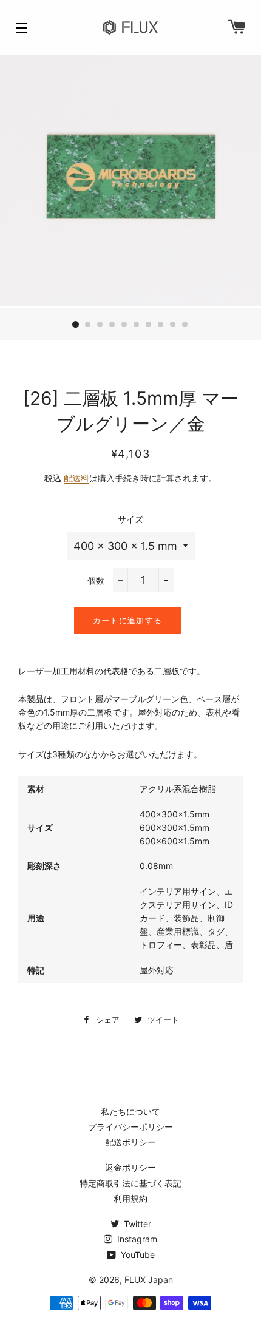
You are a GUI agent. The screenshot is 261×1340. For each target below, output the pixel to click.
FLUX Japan (148, 1279)
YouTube (136, 1255)
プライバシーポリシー (130, 1127)
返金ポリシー (130, 1167)
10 (185, 325)
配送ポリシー (130, 1142)
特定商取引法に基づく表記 (130, 1183)
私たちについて (130, 1111)
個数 (95, 580)
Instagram (136, 1239)
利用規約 (130, 1198)
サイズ (130, 519)
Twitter (136, 1224)
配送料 (76, 478)
